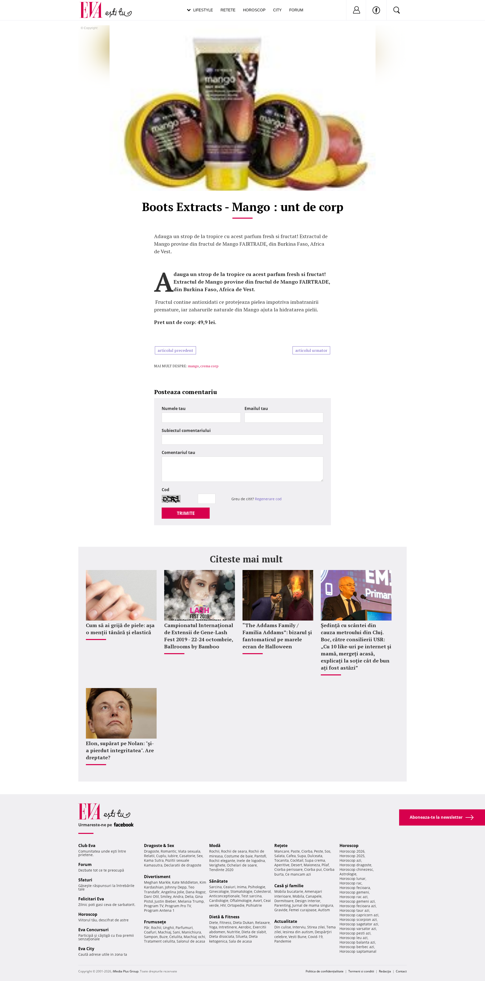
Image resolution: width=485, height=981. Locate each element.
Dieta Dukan (243, 922)
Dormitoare (284, 900)
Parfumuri (184, 927)
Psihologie (256, 886)
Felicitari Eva (91, 899)
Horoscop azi (350, 860)
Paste (295, 851)
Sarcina (215, 886)
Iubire (173, 855)
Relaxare (262, 922)
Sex (200, 855)
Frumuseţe (155, 922)
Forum (296, 10)
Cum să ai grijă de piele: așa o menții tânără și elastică (120, 629)
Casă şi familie (288, 885)
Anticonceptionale (224, 896)
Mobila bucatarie (288, 891)
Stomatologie (241, 891)
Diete (213, 922)
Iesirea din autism (298, 931)
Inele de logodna (251, 860)
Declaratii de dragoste (182, 865)
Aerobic (244, 927)
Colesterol (262, 891)
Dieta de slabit (253, 931)
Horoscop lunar (353, 878)
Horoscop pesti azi (355, 933)
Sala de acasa (240, 941)
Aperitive (281, 864)
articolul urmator (311, 350)
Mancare (281, 851)
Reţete (280, 845)
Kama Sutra (154, 860)
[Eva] (94, 6)
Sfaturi (85, 880)
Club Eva (86, 845)
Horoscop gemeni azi (357, 901)
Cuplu (161, 855)
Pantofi (260, 856)
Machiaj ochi (194, 936)
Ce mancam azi (298, 874)
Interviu (299, 927)
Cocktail (296, 860)
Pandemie (282, 941)
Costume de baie (238, 856)
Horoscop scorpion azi (358, 919)
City (277, 10)
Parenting (282, 905)
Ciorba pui (313, 869)
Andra (178, 896)
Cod (165, 489)
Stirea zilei (316, 927)
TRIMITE (186, 513)
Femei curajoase (303, 909)
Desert (296, 864)
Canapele (314, 896)
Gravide (280, 909)
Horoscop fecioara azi (358, 905)
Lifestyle (203, 10)
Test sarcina (251, 896)
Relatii (149, 855)
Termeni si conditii (361, 971)
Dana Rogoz (196, 891)
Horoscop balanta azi (357, 942)
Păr (147, 927)
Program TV (153, 905)
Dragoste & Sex (159, 845)
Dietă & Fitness (224, 917)
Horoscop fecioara (355, 887)
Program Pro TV (178, 905)
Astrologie (348, 874)
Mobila (298, 896)
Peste (318, 851)
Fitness (225, 922)
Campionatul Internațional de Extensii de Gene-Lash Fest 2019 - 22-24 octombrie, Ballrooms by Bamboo (198, 636)
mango (193, 365)
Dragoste (151, 851)
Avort (257, 900)
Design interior (307, 900)
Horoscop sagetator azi (359, 924)
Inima (242, 886)
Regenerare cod (268, 498)
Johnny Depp (176, 887)
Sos (327, 851)
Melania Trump (191, 901)
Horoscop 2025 (352, 855)
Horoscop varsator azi (358, 928)
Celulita (175, 936)
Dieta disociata (221, 936)
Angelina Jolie (172, 891)
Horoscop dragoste (355, 864)
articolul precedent (175, 350)
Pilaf (325, 864)
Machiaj (164, 932)
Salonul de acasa (191, 941)
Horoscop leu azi (354, 937)
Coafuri (150, 932)
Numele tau (174, 408)
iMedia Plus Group (125, 971)
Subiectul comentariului (186, 430)
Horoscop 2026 (352, 851)
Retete (228, 10)
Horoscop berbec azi (357, 946)
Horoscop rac (351, 883)
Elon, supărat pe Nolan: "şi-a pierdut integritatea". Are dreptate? (120, 750)
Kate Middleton (185, 882)
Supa (301, 855)
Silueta (241, 936)
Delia (189, 896)
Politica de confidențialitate (325, 971)
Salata (279, 855)
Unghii (168, 927)
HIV (223, 905)
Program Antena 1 (159, 910)
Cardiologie (218, 900)
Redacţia (385, 971)
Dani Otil (151, 896)
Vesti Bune (297, 936)
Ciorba (306, 851)
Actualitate (285, 921)
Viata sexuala (189, 851)
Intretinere (228, 927)
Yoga (213, 927)
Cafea (291, 855)
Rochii (156, 927)
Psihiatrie (254, 905)
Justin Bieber (165, 901)
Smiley (166, 896)
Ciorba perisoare (288, 869)
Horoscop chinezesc (356, 869)
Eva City (86, 948)
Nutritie (233, 931)
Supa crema (315, 860)
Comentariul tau (178, 452)
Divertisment (157, 876)
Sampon (151, 936)
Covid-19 (315, 936)
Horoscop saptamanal (358, 951)
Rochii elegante (222, 860)
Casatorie (187, 855)
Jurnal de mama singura (312, 905)
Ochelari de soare (242, 865)
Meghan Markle (157, 882)
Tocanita (281, 860)
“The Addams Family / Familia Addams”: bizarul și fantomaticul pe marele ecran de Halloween (277, 636)
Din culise (282, 927)
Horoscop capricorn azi (359, 914)
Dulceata (314, 855)
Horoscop (254, 10)
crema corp (209, 365)
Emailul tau (256, 408)
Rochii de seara (234, 851)
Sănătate (218, 881)
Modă (215, 845)
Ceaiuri (229, 886)
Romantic (169, 851)
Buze (163, 936)
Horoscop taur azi (354, 910)
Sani (176, 932)
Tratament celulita (159, 941)
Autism (324, 909)
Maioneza (312, 864)
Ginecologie (219, 891)
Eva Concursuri (93, 929)
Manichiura (191, 932)
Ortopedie (236, 905)
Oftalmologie (241, 900)
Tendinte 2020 (221, 869)
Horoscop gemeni (354, 892)
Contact (401, 971)
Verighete (217, 865)
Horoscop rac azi (354, 896)
